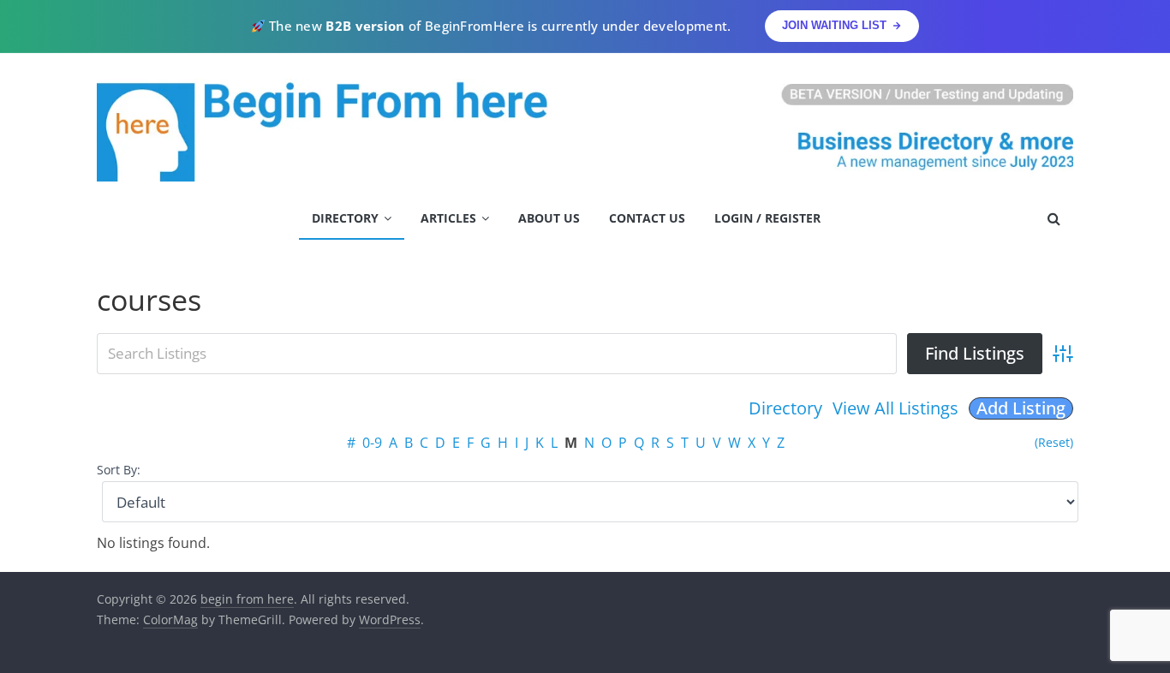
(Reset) (1054, 442)
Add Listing (1021, 408)
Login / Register (767, 218)
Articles (448, 218)
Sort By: (118, 470)
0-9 (372, 442)
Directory (345, 218)
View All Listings (895, 408)
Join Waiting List (834, 25)
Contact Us (647, 218)
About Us (549, 218)
